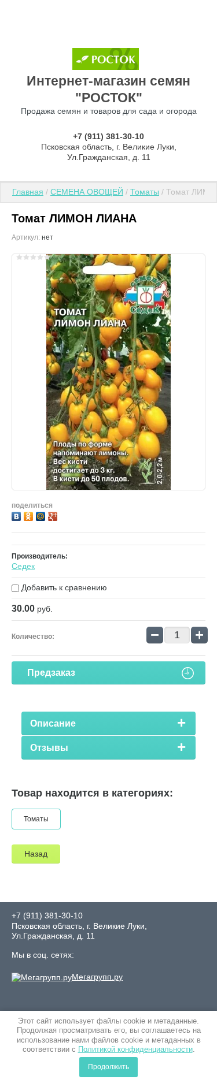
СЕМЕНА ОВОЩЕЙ (86, 191)
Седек (23, 566)
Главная (27, 191)
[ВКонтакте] (18, 515)
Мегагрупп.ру (97, 976)
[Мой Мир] (42, 515)
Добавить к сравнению (63, 587)
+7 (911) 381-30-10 (108, 136)
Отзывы (49, 748)
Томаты (144, 191)
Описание (53, 723)
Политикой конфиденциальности (135, 1049)
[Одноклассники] (30, 515)
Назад (35, 853)
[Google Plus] (54, 515)
